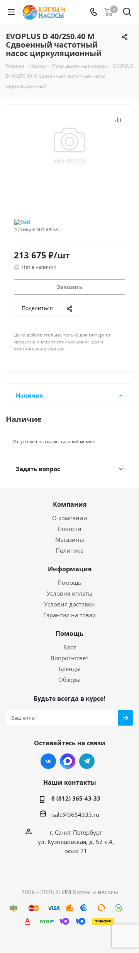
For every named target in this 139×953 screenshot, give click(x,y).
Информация (70, 569)
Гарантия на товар (69, 615)
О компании (69, 518)
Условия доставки (69, 604)
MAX (67, 761)
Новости (69, 529)
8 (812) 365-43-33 (75, 798)
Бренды (70, 669)
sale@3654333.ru (75, 814)
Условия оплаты (70, 593)
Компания (69, 504)
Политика (69, 550)
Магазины (69, 539)
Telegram (87, 761)
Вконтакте (48, 761)
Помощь (69, 582)
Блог (69, 647)
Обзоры (69, 679)
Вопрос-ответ (69, 658)
